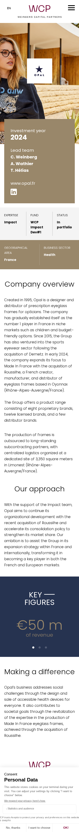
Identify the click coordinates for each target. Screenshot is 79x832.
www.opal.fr (23, 183)
